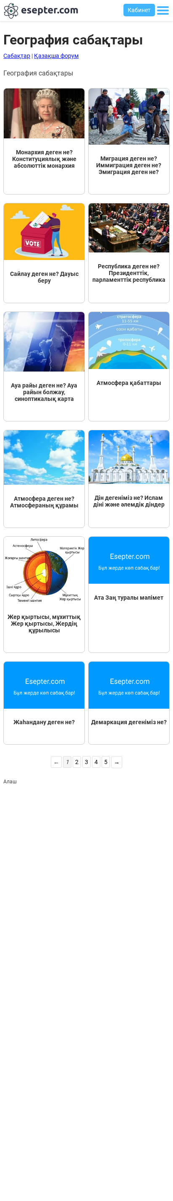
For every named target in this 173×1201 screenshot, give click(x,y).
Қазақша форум (56, 55)
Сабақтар (16, 55)
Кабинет (139, 10)
